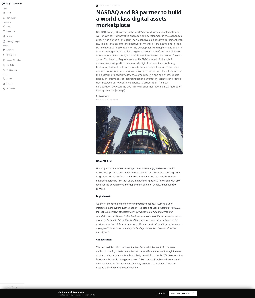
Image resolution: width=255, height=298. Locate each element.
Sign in (161, 293)
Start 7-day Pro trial (180, 293)
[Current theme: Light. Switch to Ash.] (16, 287)
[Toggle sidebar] (24, 149)
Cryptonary (104, 96)
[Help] (12, 287)
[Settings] (8, 287)
